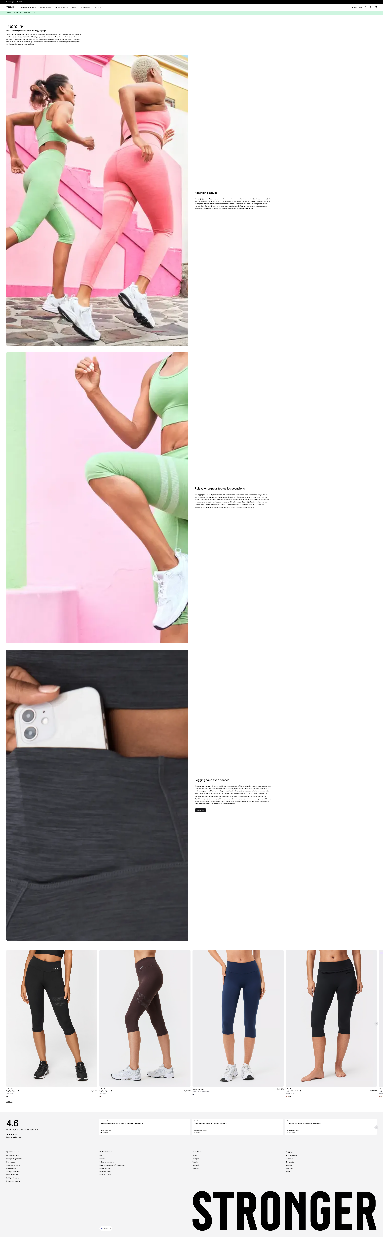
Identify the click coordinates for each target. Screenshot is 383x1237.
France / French (357, 7)
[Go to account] (370, 7)
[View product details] (51, 1092)
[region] (191, 1023)
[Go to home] (10, 7)
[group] (51, 1023)
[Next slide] (376, 1024)
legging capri (39, 37)
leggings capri (22, 44)
